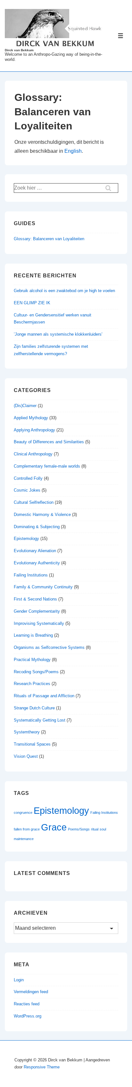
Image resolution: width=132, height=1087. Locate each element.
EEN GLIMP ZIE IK (32, 302)
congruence (23, 812)
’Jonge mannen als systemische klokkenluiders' (58, 334)
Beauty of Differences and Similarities (49, 441)
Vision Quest (26, 756)
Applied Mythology (31, 417)
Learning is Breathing (33, 635)
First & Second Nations (35, 599)
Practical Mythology (32, 659)
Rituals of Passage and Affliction (44, 695)
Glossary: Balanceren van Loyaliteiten (49, 238)
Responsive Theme (42, 1067)
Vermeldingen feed (31, 991)
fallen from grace (27, 829)
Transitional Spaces (32, 744)
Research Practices (32, 683)
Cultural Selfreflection (34, 502)
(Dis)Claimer (25, 405)
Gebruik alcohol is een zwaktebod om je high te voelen (64, 290)
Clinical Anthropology (33, 454)
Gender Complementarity (37, 611)
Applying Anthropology (34, 430)
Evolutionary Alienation (35, 550)
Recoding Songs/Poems (36, 671)
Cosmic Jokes (27, 490)
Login (19, 979)
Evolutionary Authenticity (37, 562)
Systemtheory (27, 732)
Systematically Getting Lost (39, 720)
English (73, 151)
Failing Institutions (31, 575)
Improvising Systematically (39, 623)
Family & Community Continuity (43, 586)
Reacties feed (26, 1003)
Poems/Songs (79, 829)
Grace (54, 827)
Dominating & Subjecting (37, 526)
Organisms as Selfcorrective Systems (49, 647)
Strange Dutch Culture (34, 708)
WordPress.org (27, 1016)
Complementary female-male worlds (47, 466)
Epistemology (26, 538)
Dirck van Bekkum (19, 50)
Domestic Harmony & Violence (42, 514)
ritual (94, 829)
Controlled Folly (28, 478)
